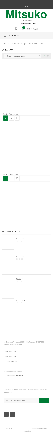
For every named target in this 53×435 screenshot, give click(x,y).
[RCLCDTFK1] (8, 243)
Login (26, 7)
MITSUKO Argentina (21, 428)
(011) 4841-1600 (10, 352)
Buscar (16, 28)
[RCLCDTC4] (8, 307)
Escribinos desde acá (15, 375)
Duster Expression (10, 114)
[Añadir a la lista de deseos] (17, 118)
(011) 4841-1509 (10, 357)
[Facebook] (24, 2)
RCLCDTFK (20, 256)
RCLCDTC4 (20, 300)
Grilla (44, 56)
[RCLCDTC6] (8, 285)
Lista (47, 56)
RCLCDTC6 (20, 279)
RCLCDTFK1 (21, 239)
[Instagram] (29, 2)
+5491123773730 (11, 362)
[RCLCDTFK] (8, 263)
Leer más (5, 118)
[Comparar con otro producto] (11, 118)
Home (4, 44)
